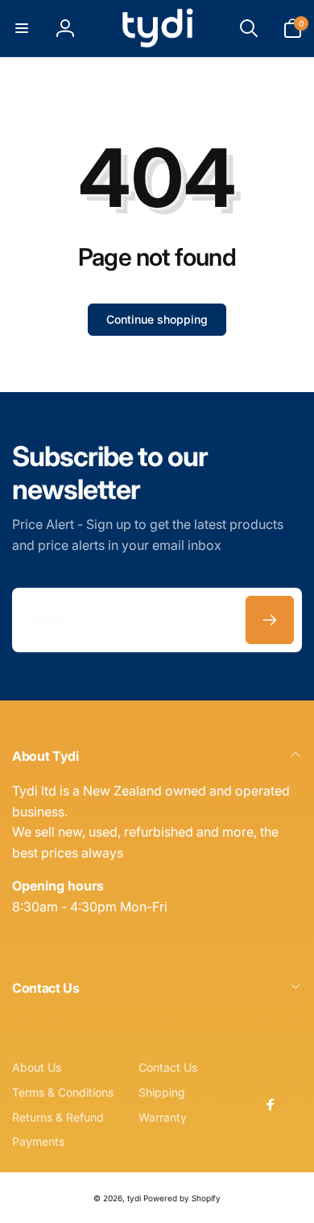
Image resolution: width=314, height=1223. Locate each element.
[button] (21, 28)
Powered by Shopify (182, 1198)
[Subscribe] (270, 620)
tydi (134, 1198)
